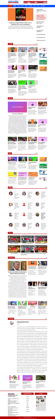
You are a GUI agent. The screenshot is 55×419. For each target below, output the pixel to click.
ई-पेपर (35, 6)
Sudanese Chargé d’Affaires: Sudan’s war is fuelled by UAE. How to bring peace (41, 17)
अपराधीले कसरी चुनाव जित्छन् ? (40, 244)
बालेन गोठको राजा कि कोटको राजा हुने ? (20, 23)
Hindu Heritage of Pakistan (40, 253)
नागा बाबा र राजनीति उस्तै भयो (27, 244)
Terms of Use (25, 417)
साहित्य (26, 6)
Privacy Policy (29, 417)
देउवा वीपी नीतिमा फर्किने (41, 34)
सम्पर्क (38, 6)
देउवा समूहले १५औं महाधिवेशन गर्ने (40, 31)
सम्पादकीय (30, 6)
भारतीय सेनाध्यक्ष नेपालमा (41, 40)
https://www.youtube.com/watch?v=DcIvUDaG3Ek (27, 254)
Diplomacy (27, 411)
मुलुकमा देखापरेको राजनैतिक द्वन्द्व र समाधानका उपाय (41, 11)
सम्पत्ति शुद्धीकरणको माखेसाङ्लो (40, 26)
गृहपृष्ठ (11, 6)
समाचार (19, 6)
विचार (22, 6)
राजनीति (14, 6)
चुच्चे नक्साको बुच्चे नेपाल (41, 37)
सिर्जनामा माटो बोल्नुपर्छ (14, 244)
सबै (36, 43)
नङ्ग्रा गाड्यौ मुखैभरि (14, 253)
